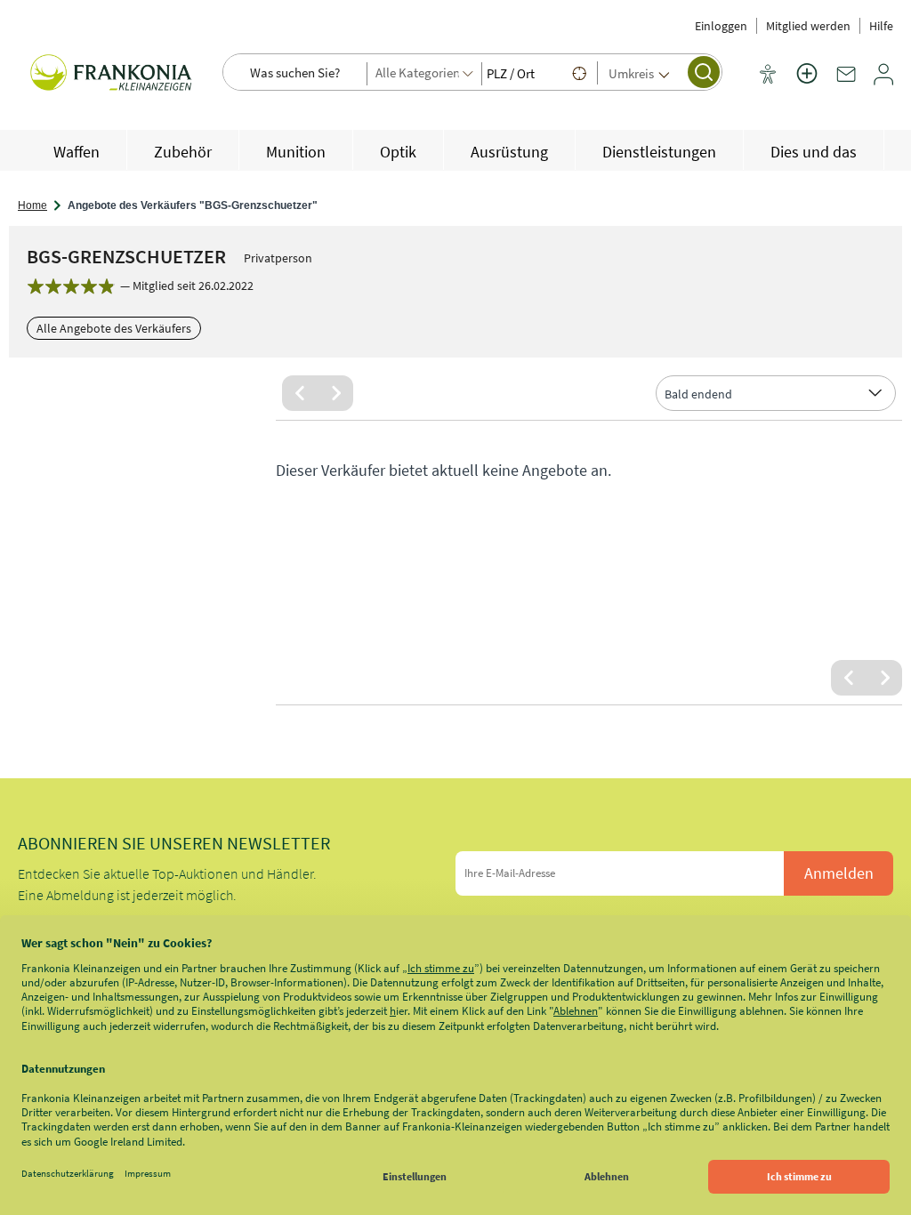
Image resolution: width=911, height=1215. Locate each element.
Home (32, 205)
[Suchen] (704, 72)
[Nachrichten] (846, 81)
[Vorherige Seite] (300, 393)
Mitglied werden (808, 26)
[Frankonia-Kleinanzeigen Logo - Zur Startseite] (111, 78)
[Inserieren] (807, 84)
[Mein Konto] (883, 81)
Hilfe (881, 26)
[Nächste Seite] (335, 393)
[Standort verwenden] (579, 72)
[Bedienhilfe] (767, 75)
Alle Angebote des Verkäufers (113, 328)
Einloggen (721, 26)
